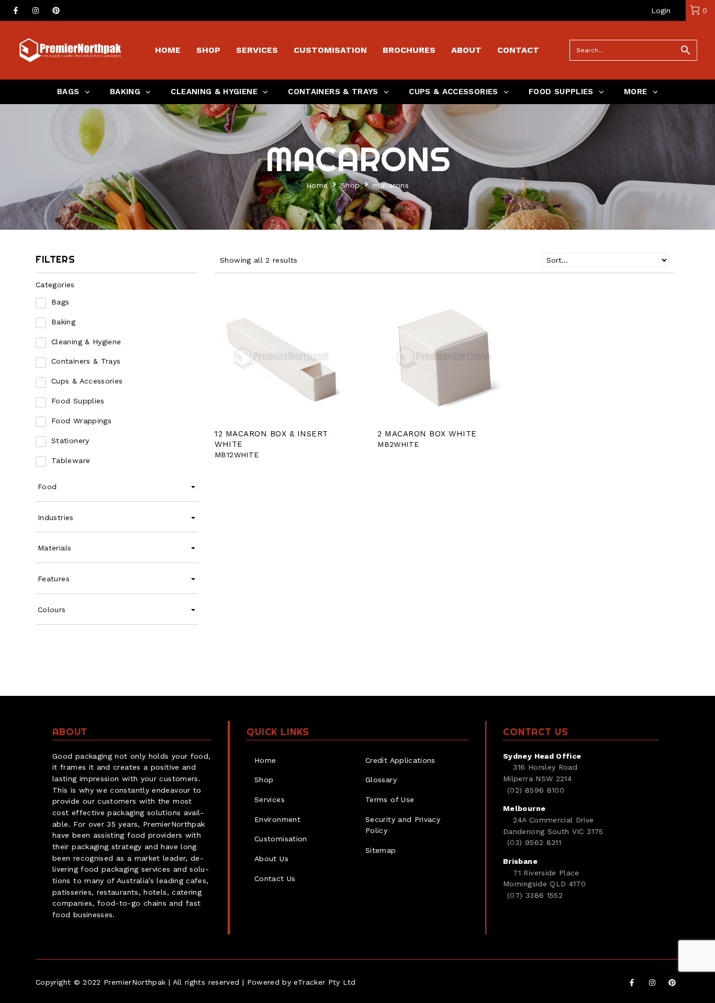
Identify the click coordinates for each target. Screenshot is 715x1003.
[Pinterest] (56, 10)
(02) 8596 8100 (535, 790)
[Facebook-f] (15, 10)
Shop (350, 185)
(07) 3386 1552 (535, 895)
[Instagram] (35, 10)
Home (317, 185)
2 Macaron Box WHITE (427, 433)
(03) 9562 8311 (534, 842)
